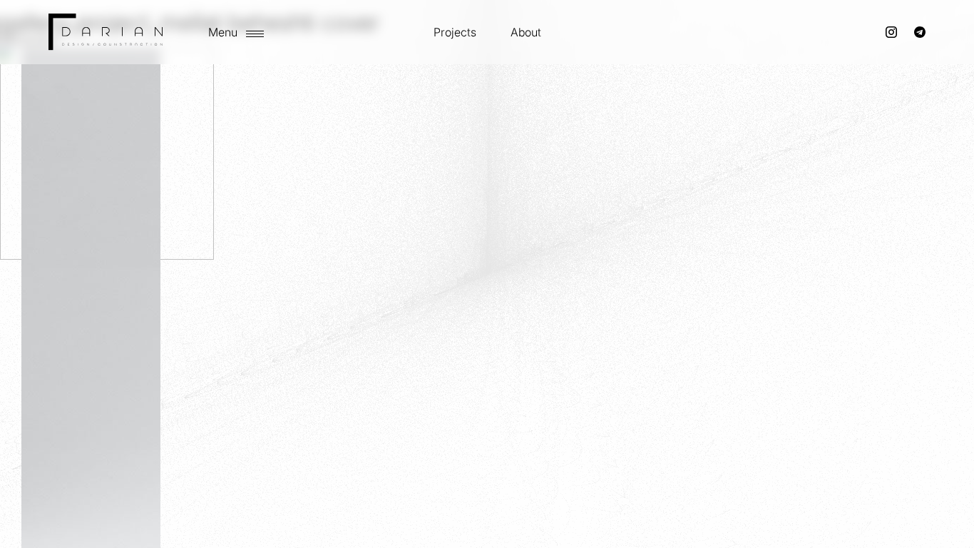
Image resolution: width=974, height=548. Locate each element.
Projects (455, 32)
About (526, 32)
